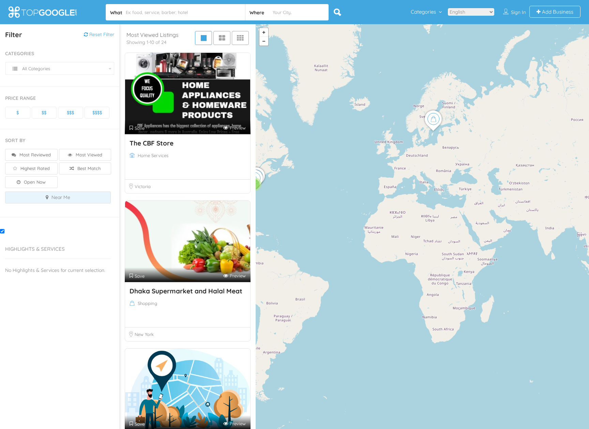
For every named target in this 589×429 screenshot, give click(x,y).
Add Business (557, 12)
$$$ (70, 112)
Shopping (147, 303)
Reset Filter (101, 34)
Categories (423, 12)
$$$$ (97, 112)
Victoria (143, 186)
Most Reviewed (34, 154)
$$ (44, 112)
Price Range (20, 98)
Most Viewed (88, 154)
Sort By (15, 140)
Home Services (153, 155)
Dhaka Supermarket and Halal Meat (186, 291)
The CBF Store (151, 143)
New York (144, 334)
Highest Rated (34, 168)
